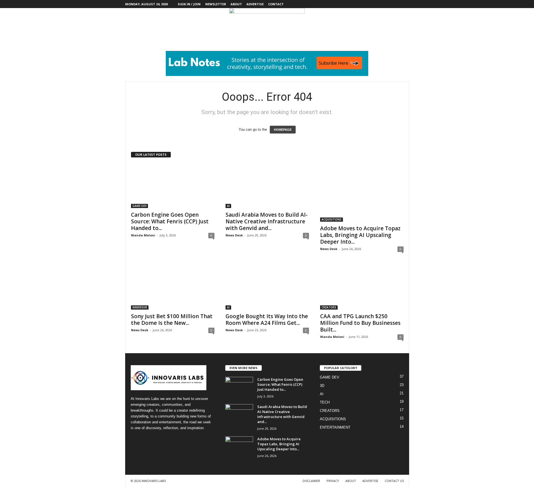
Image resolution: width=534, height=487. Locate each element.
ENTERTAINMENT (335, 427)
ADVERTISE (255, 4)
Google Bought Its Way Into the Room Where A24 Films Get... (267, 320)
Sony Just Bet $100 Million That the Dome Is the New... (171, 320)
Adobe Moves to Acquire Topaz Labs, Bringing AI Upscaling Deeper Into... (360, 235)
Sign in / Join (189, 4)
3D (322, 386)
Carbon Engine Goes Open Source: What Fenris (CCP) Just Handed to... (170, 221)
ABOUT (236, 4)
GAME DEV (139, 206)
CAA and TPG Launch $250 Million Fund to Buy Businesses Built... (360, 323)
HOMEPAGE (282, 129)
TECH (325, 402)
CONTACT (276, 4)
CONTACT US (394, 481)
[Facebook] (370, 4)
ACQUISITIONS (332, 219)
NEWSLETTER (215, 4)
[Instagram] (379, 4)
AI (228, 206)
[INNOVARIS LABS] (267, 20)
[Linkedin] (387, 4)
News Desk (234, 235)
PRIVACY (333, 481)
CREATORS (329, 307)
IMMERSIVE (139, 307)
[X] (396, 4)
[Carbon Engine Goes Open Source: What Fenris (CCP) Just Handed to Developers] (172, 186)
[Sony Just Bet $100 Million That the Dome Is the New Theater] (172, 287)
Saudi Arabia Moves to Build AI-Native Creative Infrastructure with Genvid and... (267, 221)
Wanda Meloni (143, 235)
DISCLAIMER (311, 481)
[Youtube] (405, 4)
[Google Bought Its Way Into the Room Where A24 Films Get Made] (267, 287)
